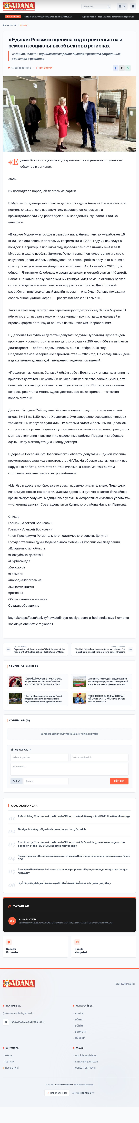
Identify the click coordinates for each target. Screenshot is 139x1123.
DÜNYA (79, 1019)
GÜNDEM (80, 1038)
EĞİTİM (79, 1026)
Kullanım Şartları (86, 1061)
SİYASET (24, 25)
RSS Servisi (11, 1068)
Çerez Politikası (85, 1068)
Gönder (119, 781)
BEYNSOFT (88, 1093)
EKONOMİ (80, 1032)
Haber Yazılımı (58, 1093)
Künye (9, 1055)
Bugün (79, 1013)
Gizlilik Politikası (86, 1055)
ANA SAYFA (10, 25)
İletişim (9, 1061)
